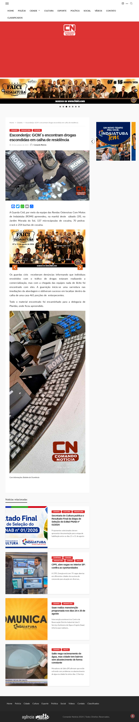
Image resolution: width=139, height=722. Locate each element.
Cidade (33, 11)
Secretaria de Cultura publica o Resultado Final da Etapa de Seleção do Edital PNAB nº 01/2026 (68, 520)
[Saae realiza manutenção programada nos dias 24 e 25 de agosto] (26, 619)
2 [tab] (63, 106)
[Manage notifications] (132, 716)
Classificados (15, 18)
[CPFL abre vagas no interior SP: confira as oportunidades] (26, 573)
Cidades (14, 130)
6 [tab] (76, 106)
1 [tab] (60, 106)
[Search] (131, 3)
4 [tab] (69, 106)
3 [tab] (66, 106)
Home (10, 11)
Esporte (62, 11)
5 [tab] (72, 106)
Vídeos (98, 11)
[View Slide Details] (69, 91)
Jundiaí (70, 560)
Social (87, 11)
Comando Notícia (40, 145)
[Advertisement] (69, 58)
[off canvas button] (7, 3)
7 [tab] (79, 106)
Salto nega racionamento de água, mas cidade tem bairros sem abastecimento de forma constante (67, 658)
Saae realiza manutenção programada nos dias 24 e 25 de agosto (68, 610)
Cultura (48, 11)
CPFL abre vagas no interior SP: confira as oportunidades (68, 566)
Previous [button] (3, 91)
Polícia (22, 11)
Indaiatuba (25, 130)
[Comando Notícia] (69, 30)
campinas (57, 557)
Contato (111, 11)
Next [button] (136, 91)
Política (75, 11)
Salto (79, 560)
